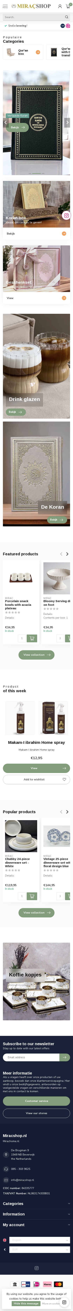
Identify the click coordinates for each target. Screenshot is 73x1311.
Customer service (36, 1101)
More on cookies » (52, 1303)
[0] (68, 6)
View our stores (36, 1113)
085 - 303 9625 (20, 1169)
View (34, 768)
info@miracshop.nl (22, 1180)
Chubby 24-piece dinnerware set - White (17, 862)
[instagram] (64, 1302)
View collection (34, 655)
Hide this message (26, 1303)
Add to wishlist (34, 779)
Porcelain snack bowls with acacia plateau (18, 605)
